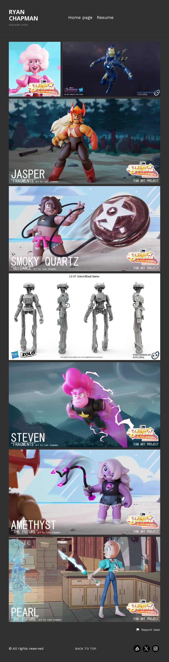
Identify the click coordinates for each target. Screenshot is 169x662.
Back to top (85, 648)
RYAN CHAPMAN (23, 15)
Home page (80, 17)
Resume (105, 17)
